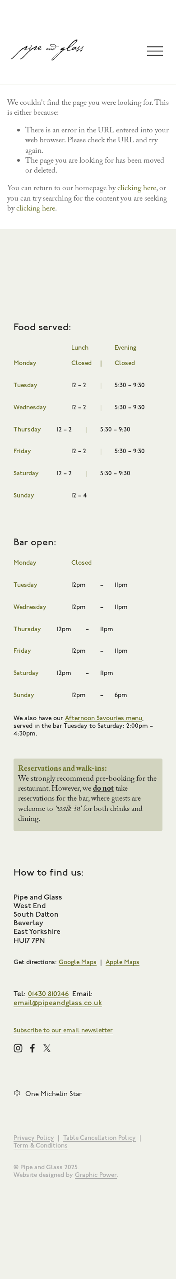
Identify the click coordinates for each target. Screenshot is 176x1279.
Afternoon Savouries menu (103, 718)
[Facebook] (32, 1048)
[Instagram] (18, 1048)
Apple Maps (122, 962)
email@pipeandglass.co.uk (58, 1002)
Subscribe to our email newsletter (63, 1030)
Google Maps (78, 962)
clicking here (136, 189)
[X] (46, 1048)
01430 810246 (48, 993)
